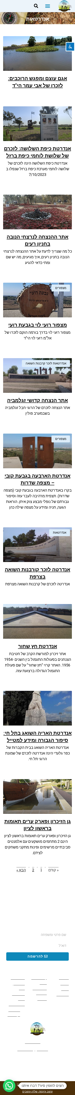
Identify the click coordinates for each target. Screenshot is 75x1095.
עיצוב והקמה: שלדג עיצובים (37, 1091)
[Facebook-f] (52, 1060)
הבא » (21, 869)
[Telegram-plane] (23, 1060)
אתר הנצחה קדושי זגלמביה (37, 400)
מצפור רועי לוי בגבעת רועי (37, 325)
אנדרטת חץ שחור (37, 646)
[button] (48, 6)
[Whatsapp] (37, 1060)
